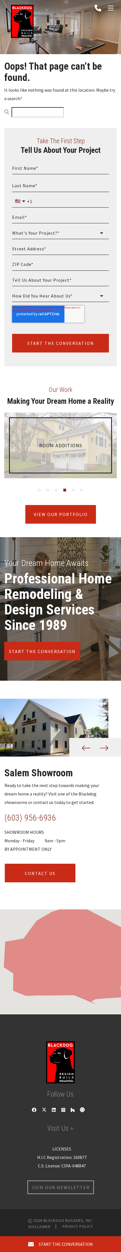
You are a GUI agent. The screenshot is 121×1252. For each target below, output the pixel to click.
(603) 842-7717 (30, 818)
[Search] (7, 112)
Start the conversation (42, 651)
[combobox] (38, 112)
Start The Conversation (60, 343)
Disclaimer (39, 1226)
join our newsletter (61, 1187)
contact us (40, 873)
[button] (60, 957)
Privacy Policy (77, 1226)
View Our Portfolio (60, 514)
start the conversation (65, 1244)
